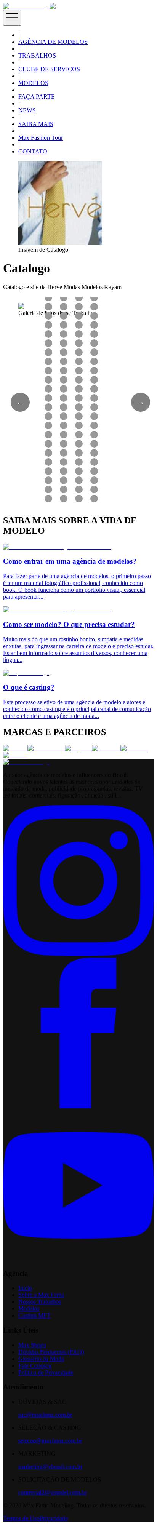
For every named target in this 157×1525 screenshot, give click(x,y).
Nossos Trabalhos (39, 1301)
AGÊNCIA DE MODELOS (53, 41)
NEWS (27, 110)
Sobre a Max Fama (41, 1295)
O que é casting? (28, 687)
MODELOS (33, 83)
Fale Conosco (34, 1365)
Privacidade (54, 1518)
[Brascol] (15, 755)
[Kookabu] (106, 748)
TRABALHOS (37, 55)
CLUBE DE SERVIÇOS (49, 69)
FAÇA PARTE (36, 96)
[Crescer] (15, 748)
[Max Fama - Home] (26, 6)
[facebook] (78, 1106)
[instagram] (78, 954)
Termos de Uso (21, 1518)
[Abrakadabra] (46, 748)
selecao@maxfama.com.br (50, 1440)
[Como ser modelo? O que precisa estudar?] (57, 609)
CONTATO (32, 151)
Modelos (28, 1308)
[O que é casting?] (26, 673)
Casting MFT (34, 1315)
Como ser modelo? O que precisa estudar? (69, 624)
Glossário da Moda (41, 1359)
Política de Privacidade (45, 1372)
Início (25, 1288)
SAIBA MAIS (35, 124)
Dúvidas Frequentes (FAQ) (51, 1352)
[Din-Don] (134, 748)
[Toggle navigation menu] (12, 18)
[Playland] (78, 748)
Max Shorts (32, 1345)
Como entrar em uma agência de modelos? (69, 561)
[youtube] (78, 1258)
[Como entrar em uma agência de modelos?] (57, 547)
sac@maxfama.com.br (45, 1415)
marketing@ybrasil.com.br (50, 1466)
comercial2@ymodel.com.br (52, 1492)
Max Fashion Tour (40, 137)
